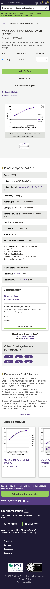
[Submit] (46, 8)
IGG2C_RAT (23, 280)
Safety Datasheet (10, 95)
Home (4, 24)
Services (7, 545)
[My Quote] (41, 3)
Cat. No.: (6, 467)
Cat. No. (7, 317)
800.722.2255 (28, 338)
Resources (8, 549)
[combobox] (25, 7)
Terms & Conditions (25, 582)
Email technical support (25, 336)
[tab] (25, 541)
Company (8, 553)
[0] (45, 3)
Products (8, 541)
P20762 (17, 274)
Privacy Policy (25, 579)
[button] (11, 524)
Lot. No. (7, 320)
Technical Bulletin (11, 92)
